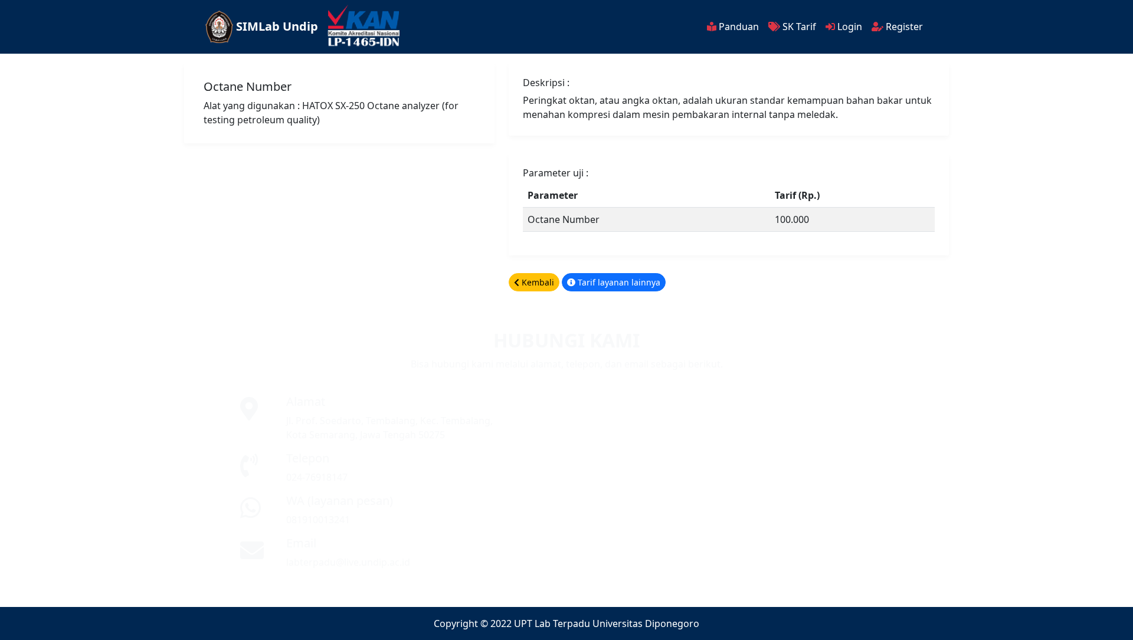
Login (848, 26)
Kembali (536, 282)
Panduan (737, 26)
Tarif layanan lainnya (617, 282)
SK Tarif (798, 26)
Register (903, 26)
